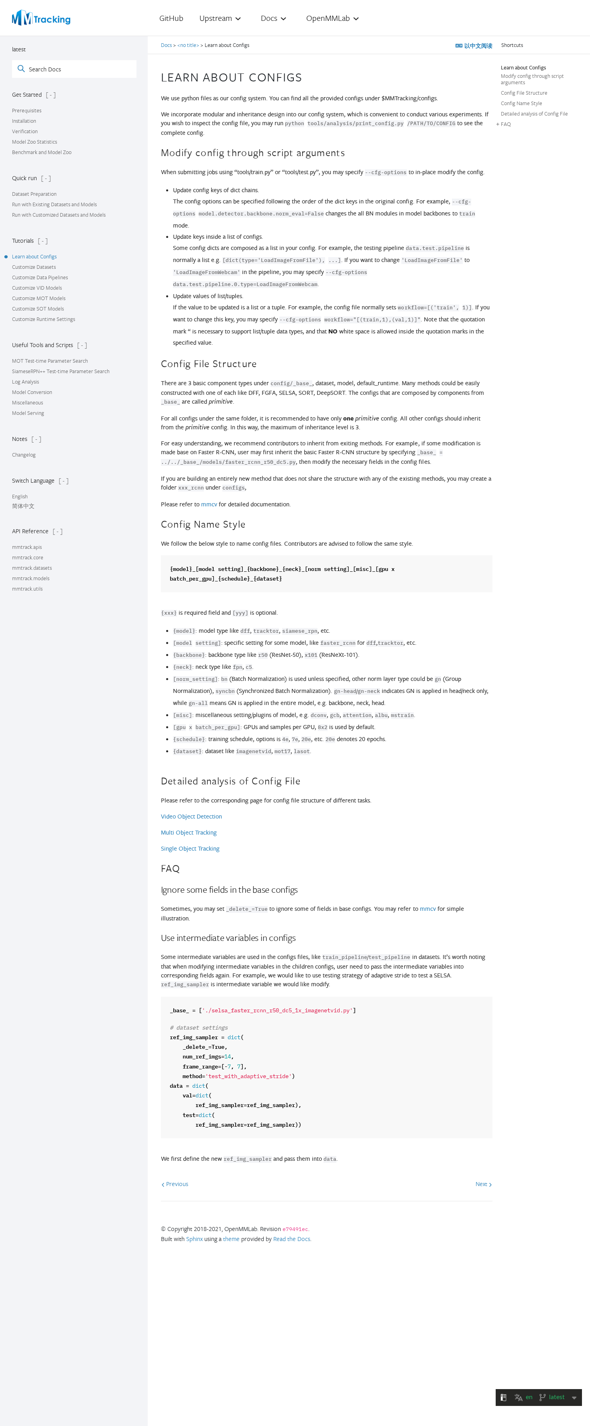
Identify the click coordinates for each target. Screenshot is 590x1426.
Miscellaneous (27, 402)
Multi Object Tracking (189, 832)
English (20, 496)
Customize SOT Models (38, 308)
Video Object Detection (191, 816)
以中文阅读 (477, 46)
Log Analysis (25, 381)
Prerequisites (26, 110)
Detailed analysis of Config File (534, 113)
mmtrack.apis (27, 547)
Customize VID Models (37, 287)
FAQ (506, 124)
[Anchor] (309, 75)
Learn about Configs (34, 256)
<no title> (188, 45)
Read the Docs (291, 1239)
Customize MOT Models (38, 298)
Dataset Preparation (34, 194)
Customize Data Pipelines (40, 277)
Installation (24, 121)
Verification (25, 131)
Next (482, 1184)
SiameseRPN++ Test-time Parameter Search (61, 371)
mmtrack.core (27, 557)
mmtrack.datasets (32, 568)
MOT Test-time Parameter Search (50, 361)
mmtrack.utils (27, 588)
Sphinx (194, 1239)
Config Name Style (521, 103)
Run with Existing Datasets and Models (54, 204)
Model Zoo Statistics (34, 141)
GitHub (171, 17)
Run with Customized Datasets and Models (59, 214)
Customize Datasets (34, 267)
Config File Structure (524, 92)
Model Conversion (32, 392)
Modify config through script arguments (532, 79)
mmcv (209, 504)
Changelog (24, 454)
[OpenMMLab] (41, 18)
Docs (167, 45)
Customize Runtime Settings (43, 319)
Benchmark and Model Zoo (41, 152)
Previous (176, 1184)
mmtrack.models (30, 578)
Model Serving (28, 413)
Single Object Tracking (190, 848)
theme (231, 1239)
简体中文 (23, 506)
